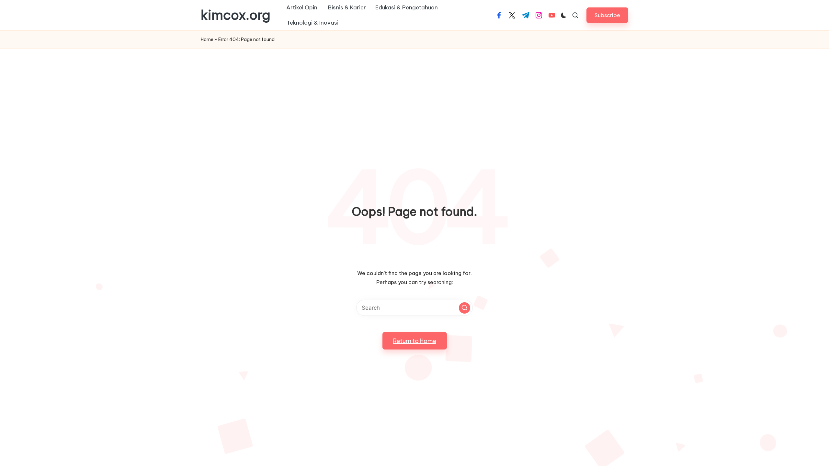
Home (207, 39)
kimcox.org (235, 15)
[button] (607, 15)
